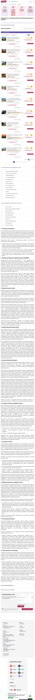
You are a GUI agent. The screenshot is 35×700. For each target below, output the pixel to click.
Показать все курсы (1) (17, 70)
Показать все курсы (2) (17, 46)
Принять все (11, 697)
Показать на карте (25, 28)
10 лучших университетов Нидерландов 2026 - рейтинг (11, 203)
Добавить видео (20, 606)
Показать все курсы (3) (17, 144)
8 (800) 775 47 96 (14, 1)
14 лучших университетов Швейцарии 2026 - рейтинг (11, 167)
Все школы (6, 694)
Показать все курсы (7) (17, 119)
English (31, 1)
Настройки (16, 697)
